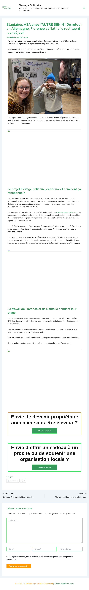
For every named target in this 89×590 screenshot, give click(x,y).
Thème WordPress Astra (64, 584)
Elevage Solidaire (30, 5)
